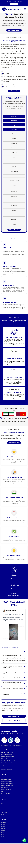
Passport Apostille (5, 765)
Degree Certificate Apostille (7, 752)
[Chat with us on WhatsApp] (24, 840)
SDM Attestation (4, 791)
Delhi (2, 834)
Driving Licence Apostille (6, 767)
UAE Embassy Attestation (6, 781)
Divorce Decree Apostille (6, 762)
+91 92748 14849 (14, 3)
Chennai (14, 133)
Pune (14, 157)
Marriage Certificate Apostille (7, 756)
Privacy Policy (4, 803)
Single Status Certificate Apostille (8, 760)
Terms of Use (4, 805)
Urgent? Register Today (14, 716)
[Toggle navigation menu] (25, 9)
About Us (3, 801)
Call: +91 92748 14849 (14, 720)
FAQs (2, 814)
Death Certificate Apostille (7, 769)
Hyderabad (14, 143)
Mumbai (14, 138)
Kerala (2, 836)
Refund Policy (4, 808)
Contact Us (3, 810)
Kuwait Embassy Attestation (7, 783)
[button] (1, 418)
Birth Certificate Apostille (6, 754)
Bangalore (14, 147)
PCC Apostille (4, 758)
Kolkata (3, 826)
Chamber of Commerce (6, 789)
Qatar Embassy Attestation (7, 785)
